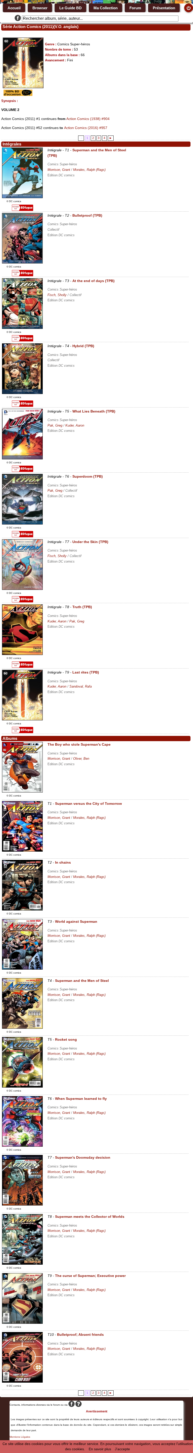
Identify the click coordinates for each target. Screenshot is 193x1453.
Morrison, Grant (58, 170)
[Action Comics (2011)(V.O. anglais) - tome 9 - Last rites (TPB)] (22, 719)
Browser (39, 8)
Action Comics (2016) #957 (85, 128)
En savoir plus (100, 1449)
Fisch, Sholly (57, 295)
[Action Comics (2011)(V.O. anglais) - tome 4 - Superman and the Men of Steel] (22, 1027)
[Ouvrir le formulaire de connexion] (188, 8)
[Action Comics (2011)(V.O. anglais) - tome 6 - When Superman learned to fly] (22, 1145)
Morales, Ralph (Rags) (89, 170)
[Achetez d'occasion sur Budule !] (17, 95)
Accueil (14, 8)
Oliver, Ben (81, 758)
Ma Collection (105, 8)
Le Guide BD (70, 8)
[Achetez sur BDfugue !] (22, 210)
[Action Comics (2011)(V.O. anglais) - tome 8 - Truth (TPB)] (22, 654)
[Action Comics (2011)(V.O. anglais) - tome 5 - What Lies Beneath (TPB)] (22, 458)
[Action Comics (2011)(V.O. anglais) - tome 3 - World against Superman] (22, 968)
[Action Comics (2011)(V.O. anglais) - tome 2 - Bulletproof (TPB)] (22, 262)
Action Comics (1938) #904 (88, 119)
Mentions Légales (20, 1436)
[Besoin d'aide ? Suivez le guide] (78, 1404)
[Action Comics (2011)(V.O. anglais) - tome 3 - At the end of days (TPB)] (22, 328)
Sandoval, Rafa (80, 686)
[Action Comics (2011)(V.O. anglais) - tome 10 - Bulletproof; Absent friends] (22, 1381)
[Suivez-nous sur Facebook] (18, 19)
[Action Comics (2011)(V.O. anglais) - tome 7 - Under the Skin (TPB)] (22, 589)
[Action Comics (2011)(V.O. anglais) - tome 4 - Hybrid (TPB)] (22, 393)
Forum (135, 8)
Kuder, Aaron (74, 425)
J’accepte (122, 1449)
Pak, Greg (54, 425)
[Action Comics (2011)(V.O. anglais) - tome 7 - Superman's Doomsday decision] (22, 1204)
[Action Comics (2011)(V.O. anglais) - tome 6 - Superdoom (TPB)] (22, 523)
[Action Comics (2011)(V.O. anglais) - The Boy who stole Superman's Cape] (22, 791)
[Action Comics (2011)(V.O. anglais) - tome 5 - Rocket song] (22, 1086)
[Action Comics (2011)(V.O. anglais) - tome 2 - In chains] (22, 909)
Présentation (164, 8)
